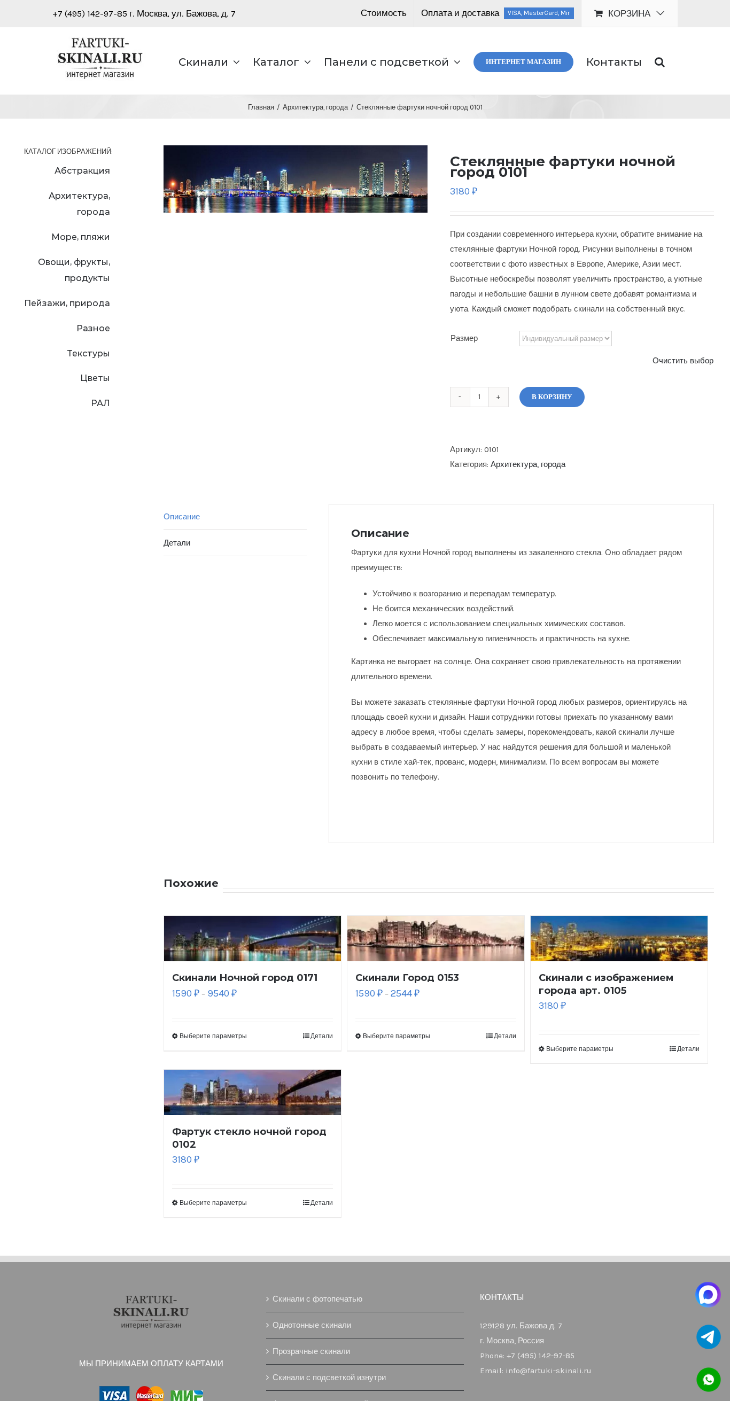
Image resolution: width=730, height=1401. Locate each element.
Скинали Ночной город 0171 (244, 978)
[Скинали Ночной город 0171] (252, 938)
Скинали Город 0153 (407, 978)
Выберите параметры (213, 1036)
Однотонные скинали (312, 1325)
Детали (321, 1036)
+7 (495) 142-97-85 (90, 13)
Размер (464, 338)
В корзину (552, 397)
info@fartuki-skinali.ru (549, 1370)
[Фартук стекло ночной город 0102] (252, 1092)
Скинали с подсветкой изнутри (329, 1377)
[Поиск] (660, 61)
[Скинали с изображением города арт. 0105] (619, 938)
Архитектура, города (528, 464)
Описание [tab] (182, 517)
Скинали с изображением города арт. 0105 (606, 984)
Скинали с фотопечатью (317, 1299)
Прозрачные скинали (311, 1351)
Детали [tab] (177, 543)
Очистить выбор (683, 360)
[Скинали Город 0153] (435, 938)
